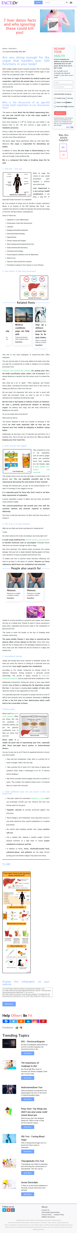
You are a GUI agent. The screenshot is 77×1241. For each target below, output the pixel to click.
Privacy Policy (47, 1202)
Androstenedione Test (31, 1075)
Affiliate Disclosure (48, 1204)
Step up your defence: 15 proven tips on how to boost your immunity (36, 331)
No (63, 155)
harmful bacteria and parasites (37, 540)
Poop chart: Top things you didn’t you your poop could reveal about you (34, 1099)
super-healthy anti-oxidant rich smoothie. (41, 469)
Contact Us (46, 1197)
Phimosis (13, 590)
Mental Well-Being (62, 106)
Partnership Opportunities (51, 1200)
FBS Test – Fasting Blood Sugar (33, 1125)
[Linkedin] (28, 1008)
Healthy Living (61, 98)
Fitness (70, 102)
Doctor (38, 2)
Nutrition (12, 48)
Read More (12, 342)
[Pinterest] (43, 1008)
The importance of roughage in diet (30, 1051)
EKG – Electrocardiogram (33, 1029)
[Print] (20, 1008)
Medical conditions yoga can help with (16, 329)
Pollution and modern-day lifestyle (16, 371)
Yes (63, 147)
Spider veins (35, 590)
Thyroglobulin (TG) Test (32, 1148)
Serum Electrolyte (29, 1170)
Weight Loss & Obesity (63, 102)
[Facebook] (6, 1008)
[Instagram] (35, 1008)
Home (4, 48)
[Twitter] (13, 1008)
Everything (71, 106)
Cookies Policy (59, 1202)
